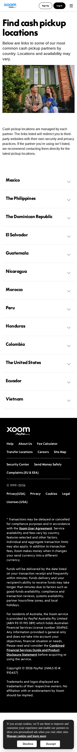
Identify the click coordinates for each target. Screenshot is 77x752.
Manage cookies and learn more (26, 736)
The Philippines (21, 198)
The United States (23, 362)
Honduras (15, 326)
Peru (10, 307)
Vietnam (14, 399)
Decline (28, 743)
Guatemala (17, 253)
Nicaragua (16, 271)
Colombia (15, 344)
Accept (51, 743)
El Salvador (17, 234)
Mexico (13, 180)
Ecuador (14, 380)
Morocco (14, 289)
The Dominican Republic (29, 216)
